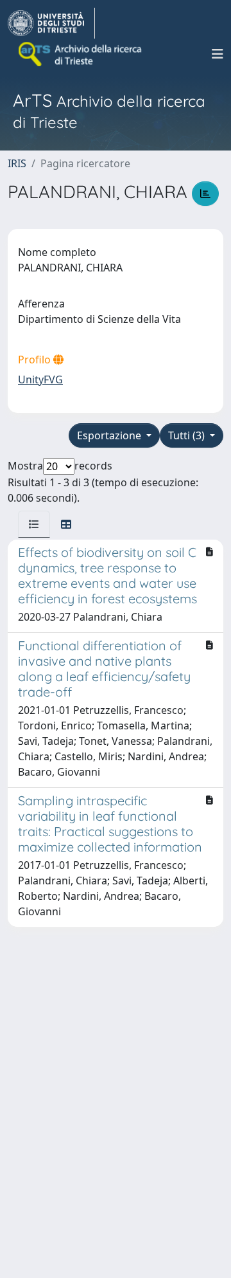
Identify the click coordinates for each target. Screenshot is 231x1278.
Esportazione (110, 435)
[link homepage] (51, 23)
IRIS (17, 163)
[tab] (34, 524)
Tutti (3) (187, 435)
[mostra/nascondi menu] (217, 54)
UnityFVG (40, 379)
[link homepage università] (81, 54)
